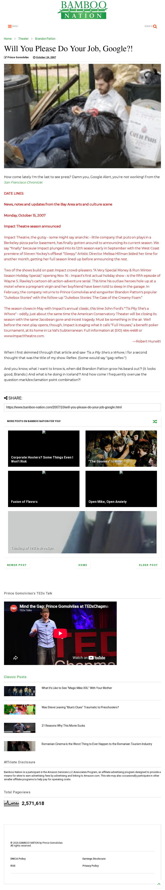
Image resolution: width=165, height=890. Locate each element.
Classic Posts (15, 677)
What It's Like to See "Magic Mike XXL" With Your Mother (77, 688)
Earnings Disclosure (94, 858)
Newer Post (17, 565)
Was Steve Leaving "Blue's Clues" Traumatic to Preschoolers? (80, 707)
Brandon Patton (45, 38)
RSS (12, 865)
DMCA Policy (18, 858)
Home (8, 38)
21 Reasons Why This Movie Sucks (63, 725)
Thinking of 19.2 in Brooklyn (32, 548)
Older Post (148, 565)
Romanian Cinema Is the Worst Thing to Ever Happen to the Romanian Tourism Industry (97, 744)
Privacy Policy (90, 865)
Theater (23, 38)
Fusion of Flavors (24, 502)
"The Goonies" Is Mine (105, 461)
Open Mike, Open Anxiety (108, 502)
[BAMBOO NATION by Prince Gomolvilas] (82, 17)
